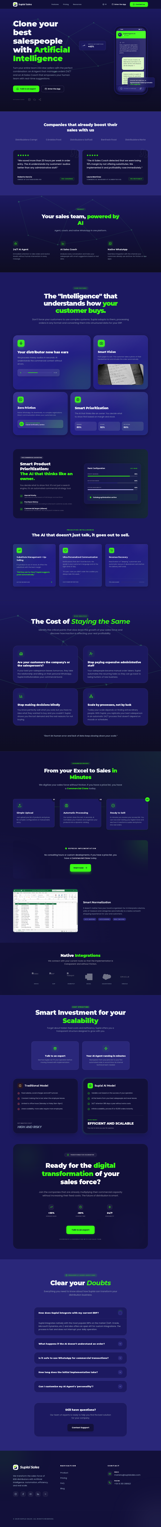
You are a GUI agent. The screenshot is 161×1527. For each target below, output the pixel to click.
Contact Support (80, 1427)
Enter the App (120, 4)
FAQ (62, 1483)
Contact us (140, 4)
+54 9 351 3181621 (122, 1483)
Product (64, 1472)
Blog (62, 1488)
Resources (77, 4)
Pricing (66, 4)
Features (55, 4)
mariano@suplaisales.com (127, 1475)
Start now (78, 867)
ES (106, 4)
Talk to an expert (28, 89)
